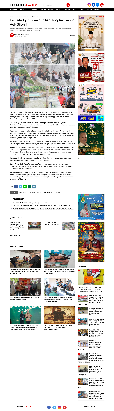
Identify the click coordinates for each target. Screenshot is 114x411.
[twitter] (97, 5)
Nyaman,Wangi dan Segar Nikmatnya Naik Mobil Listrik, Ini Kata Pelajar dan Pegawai (42, 208)
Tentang (41, 16)
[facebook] (93, 5)
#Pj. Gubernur (48, 192)
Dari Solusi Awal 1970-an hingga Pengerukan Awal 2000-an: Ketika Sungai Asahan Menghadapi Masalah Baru (91, 383)
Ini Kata (29, 16)
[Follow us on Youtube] (65, 407)
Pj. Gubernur (35, 16)
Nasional (33, 9)
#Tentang (57, 192)
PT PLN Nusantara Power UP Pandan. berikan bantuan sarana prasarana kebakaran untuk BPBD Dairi (89, 345)
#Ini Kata (39, 192)
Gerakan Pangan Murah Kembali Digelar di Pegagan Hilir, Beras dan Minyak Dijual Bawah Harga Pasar (96, 395)
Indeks (97, 9)
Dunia (50, 9)
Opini (82, 9)
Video (89, 9)
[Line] (25, 186)
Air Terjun (23, 16)
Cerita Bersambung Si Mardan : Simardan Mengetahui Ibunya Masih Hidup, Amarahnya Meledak (58, 327)
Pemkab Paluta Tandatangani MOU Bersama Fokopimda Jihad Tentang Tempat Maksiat (17, 226)
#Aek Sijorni (23, 192)
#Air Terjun (32, 192)
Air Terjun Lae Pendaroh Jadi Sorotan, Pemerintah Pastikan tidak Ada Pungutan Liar (41, 206)
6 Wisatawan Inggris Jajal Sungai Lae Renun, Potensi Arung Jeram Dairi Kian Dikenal (96, 311)
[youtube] (102, 5)
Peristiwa (24, 9)
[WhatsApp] (29, 186)
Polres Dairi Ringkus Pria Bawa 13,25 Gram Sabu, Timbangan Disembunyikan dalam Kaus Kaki (90, 289)
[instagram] (89, 5)
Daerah (43, 9)
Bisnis (58, 9)
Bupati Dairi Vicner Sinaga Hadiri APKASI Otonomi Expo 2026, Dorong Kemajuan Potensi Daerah (96, 333)
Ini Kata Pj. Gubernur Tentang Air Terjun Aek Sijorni (30, 203)
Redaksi (86, 407)
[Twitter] (20, 186)
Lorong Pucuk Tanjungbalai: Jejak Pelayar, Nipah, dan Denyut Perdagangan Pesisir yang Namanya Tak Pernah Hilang (91, 358)
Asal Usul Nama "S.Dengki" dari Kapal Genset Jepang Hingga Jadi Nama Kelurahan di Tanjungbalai (90, 370)
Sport (75, 9)
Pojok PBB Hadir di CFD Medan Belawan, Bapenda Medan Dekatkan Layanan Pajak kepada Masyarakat (58, 299)
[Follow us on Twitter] (54, 407)
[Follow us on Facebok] (49, 407)
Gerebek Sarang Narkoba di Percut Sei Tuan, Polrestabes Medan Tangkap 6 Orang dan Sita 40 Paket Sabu (25, 271)
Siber (93, 407)
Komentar (73, 35)
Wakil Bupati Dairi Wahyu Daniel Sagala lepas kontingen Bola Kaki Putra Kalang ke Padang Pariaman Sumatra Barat (90, 300)
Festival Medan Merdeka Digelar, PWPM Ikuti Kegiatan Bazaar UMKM (25, 298)
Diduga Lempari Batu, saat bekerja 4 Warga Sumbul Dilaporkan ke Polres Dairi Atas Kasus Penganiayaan (59, 271)
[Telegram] (34, 186)
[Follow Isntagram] (59, 407)
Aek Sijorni (17, 16)
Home (14, 9)
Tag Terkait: (14, 192)
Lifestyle (66, 9)
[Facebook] (16, 186)
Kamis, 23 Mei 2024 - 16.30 (20, 36)
